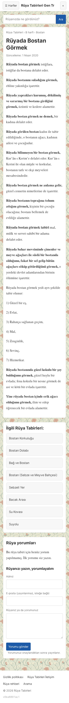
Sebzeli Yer (17, 487)
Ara (61, 19)
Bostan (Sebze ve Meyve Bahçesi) (33, 475)
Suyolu (14, 524)
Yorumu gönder (18, 646)
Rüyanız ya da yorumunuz (22, 610)
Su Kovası (16, 512)
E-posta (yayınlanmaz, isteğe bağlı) (27, 593)
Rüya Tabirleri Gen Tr (37, 5)
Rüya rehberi (11, 683)
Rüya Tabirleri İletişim (40, 677)
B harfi (29, 32)
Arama (27, 683)
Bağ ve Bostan (19, 463)
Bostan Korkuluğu (21, 438)
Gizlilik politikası (13, 677)
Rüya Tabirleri (14, 32)
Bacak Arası (17, 500)
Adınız (9, 576)
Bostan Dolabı (19, 450)
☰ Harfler (11, 5)
